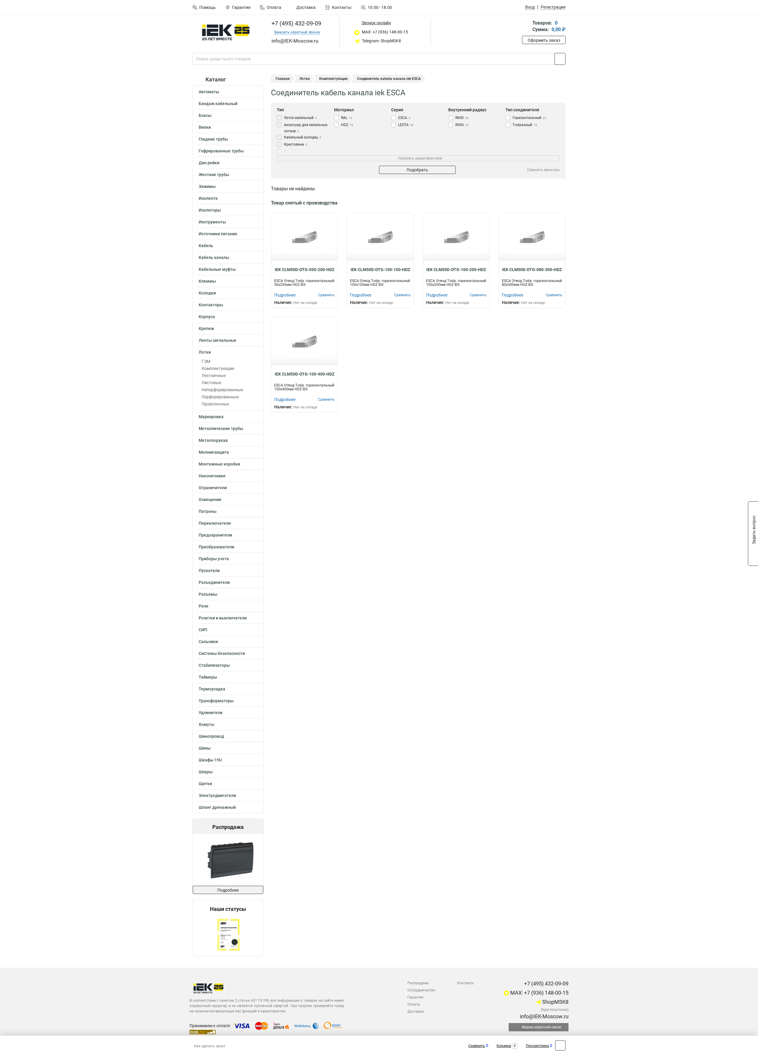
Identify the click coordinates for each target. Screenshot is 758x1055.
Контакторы (211, 304)
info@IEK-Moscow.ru (543, 1016)
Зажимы (207, 186)
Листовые (211, 382)
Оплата (274, 7)
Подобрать (417, 169)
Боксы (205, 115)
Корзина (504, 1046)
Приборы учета (214, 558)
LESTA (406, 125)
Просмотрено (537, 1046)
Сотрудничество (421, 990)
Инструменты (212, 222)
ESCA (404, 118)
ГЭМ (206, 361)
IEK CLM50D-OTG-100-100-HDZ (380, 269)
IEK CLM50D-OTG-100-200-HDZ (456, 269)
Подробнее (228, 890)
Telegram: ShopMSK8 (381, 40)
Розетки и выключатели (223, 618)
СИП (203, 629)
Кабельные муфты (217, 269)
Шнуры (206, 771)
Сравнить (476, 1046)
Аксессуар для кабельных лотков (305, 128)
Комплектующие (218, 368)
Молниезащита (214, 452)
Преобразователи (216, 547)
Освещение (210, 499)
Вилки (205, 127)
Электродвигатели (217, 795)
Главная (283, 79)
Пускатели (209, 570)
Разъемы (208, 594)
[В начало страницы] (560, 1045)
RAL (346, 118)
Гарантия (241, 7)
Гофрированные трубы (221, 151)
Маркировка (211, 416)
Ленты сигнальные (217, 340)
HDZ (347, 125)
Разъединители (214, 582)
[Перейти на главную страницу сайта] (225, 32)
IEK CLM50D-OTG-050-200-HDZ (304, 269)
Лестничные (214, 375)
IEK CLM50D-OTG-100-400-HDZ (304, 374)
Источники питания (218, 233)
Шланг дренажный (217, 807)
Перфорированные (220, 396)
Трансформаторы (216, 700)
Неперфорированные (222, 389)
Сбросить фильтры (543, 170)
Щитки (205, 783)
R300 (462, 125)
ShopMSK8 (554, 1002)
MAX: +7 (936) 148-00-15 (384, 32)
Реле (203, 606)
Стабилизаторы (214, 665)
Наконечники (212, 475)
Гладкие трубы (213, 139)
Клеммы (207, 281)
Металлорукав (213, 440)
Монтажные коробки (219, 464)
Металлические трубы (221, 428)
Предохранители (215, 535)
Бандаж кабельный (218, 103)
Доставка (306, 7)
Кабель (206, 245)
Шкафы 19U (210, 760)
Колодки (207, 293)
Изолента (208, 198)
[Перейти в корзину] (526, 27)
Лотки (205, 352)
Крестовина (295, 144)
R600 (462, 118)
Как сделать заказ (209, 1046)
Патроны (207, 511)
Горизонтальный (529, 118)
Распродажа (418, 983)
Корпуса (207, 316)
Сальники (208, 641)
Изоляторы (210, 210)
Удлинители (210, 712)
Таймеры (208, 677)
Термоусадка (212, 689)
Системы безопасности (222, 653)
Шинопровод (211, 736)
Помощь (207, 7)
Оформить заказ (544, 40)
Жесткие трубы (214, 174)
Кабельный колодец (302, 137)
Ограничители (213, 487)
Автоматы (209, 91)
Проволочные (215, 404)
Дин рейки (209, 162)
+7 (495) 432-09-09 (295, 23)
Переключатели (215, 523)
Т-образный (525, 125)
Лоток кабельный (300, 118)
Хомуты (206, 724)
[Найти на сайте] (560, 59)
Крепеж (206, 328)
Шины (205, 748)
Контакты (341, 7)
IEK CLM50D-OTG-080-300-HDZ (532, 269)
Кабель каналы (214, 257)
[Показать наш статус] (228, 934)
